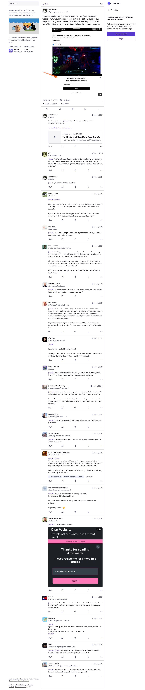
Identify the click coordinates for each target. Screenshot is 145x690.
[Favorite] (72, 109)
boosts (45, 104)
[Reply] (47, 109)
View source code (20, 687)
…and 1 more (88, 477)
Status (26, 679)
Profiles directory (34, 679)
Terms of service (23, 681)
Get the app (23, 685)
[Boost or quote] (59, 109)
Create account (121, 34)
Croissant (67, 100)
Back (47, 4)
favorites (64, 104)
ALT (100, 94)
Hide (99, 29)
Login (121, 39)
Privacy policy (13, 681)
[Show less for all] (101, 3)
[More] (98, 109)
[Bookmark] (85, 109)
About (21, 679)
